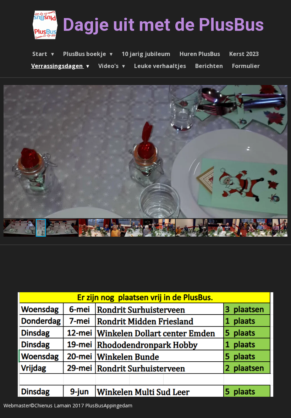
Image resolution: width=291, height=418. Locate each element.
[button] (281, 91)
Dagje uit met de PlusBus (163, 25)
